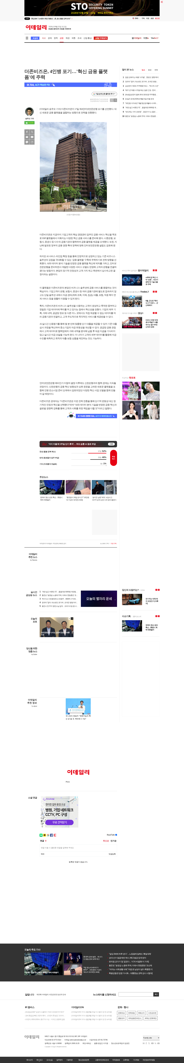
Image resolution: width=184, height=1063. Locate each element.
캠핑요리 (121, 1018)
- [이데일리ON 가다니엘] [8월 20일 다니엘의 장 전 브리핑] (91, 1016)
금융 (61, 38)
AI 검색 (35, 38)
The (154, 38)
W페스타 (141, 1013)
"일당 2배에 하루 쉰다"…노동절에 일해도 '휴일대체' (129, 954)
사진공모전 (152, 1013)
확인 (156, 994)
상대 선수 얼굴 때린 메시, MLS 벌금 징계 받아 (126, 958)
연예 (156, 70)
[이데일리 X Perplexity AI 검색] (70, 85)
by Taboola (33, 560)
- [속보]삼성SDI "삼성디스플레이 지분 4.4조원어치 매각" (44, 1012)
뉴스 (143, 70)
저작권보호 (116, 1060)
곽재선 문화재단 (150, 1018)
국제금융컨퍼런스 (134, 1018)
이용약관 (69, 1060)
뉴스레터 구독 (104, 543)
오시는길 (49, 1060)
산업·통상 (87, 38)
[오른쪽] (72, 618)
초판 (152, 18)
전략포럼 (131, 1013)
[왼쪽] (69, 618)
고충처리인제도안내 (102, 1060)
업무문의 (59, 1060)
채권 (67, 38)
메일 (26, 136)
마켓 (146, 38)
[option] (71, 18)
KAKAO (26, 142)
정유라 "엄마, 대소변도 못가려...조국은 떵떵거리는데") (60, 602)
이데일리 (48, 27)
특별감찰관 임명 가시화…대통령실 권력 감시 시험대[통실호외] (133, 973)
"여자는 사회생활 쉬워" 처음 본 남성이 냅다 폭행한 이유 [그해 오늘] (135, 969)
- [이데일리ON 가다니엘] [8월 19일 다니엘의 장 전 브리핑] (91, 1019)
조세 (79, 38)
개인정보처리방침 (149, 1060)
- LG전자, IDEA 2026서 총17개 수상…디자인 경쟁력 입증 (44, 1019)
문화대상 (121, 1013)
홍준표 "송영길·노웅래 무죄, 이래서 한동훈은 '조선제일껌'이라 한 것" (136, 965)
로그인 (157, 18)
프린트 (32, 136)
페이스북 (26, 131)
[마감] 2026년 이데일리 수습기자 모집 (50, 995)
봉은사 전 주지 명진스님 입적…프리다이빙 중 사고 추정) (61, 606)
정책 (56, 38)
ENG (136, 18)
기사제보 (136, 1060)
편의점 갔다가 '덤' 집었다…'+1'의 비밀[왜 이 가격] (128, 962)
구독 (143, 18)
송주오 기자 (29, 119)
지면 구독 (113, 543)
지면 (147, 18)
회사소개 (29, 1060)
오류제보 (126, 1060)
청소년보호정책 (83, 1060)
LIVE (27, 18)
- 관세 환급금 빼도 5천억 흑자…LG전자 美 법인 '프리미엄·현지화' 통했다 (45, 1016)
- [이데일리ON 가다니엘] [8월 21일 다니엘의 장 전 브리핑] (91, 1012)
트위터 (32, 131)
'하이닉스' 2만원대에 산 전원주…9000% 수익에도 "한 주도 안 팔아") (65, 599)
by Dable (34, 654)
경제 (50, 38)
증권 (149, 70)
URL (32, 142)
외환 (73, 38)
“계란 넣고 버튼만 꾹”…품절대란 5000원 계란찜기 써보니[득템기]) (64, 592)
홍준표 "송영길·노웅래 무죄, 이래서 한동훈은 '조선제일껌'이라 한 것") (65, 595)
